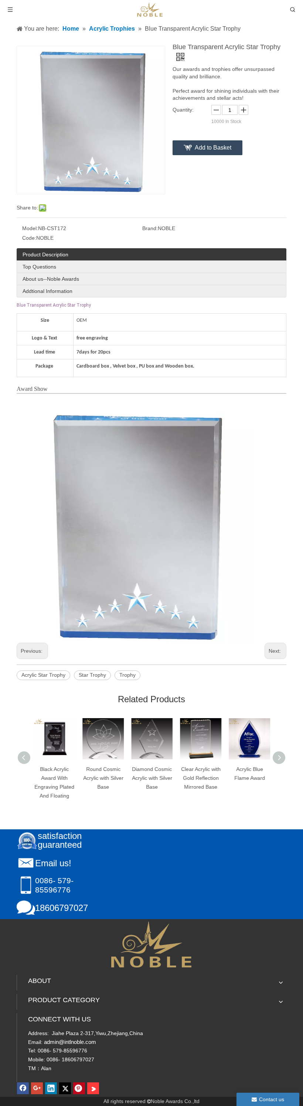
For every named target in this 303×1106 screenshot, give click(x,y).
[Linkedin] (51, 1088)
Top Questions (39, 267)
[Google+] (37, 1088)
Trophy (127, 675)
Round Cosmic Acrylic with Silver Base (103, 778)
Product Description (45, 254)
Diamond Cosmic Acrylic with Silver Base (152, 778)
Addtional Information (47, 291)
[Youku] (93, 1088)
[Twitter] (65, 1088)
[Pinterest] (79, 1088)
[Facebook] (23, 1088)
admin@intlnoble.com (70, 1042)
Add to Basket (213, 147)
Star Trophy (92, 675)
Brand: (150, 228)
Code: (29, 238)
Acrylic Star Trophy (43, 675)
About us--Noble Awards (51, 279)
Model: (30, 228)
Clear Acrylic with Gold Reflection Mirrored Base (200, 778)
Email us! (53, 863)
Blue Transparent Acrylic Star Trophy (54, 305)
